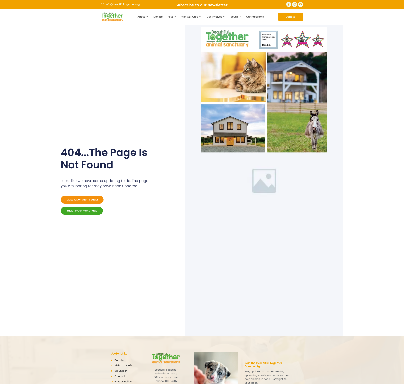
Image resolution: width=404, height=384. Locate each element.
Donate (158, 17)
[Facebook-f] (288, 4)
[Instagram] (294, 4)
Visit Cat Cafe (189, 17)
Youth (234, 17)
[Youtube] (300, 4)
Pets (170, 17)
